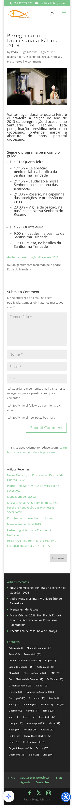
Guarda (15, 710)
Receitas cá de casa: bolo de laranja (30, 518)
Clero (20, 57)
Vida (47, 754)
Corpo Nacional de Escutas (26, 679)
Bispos (11, 57)
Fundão (30, 704)
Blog (59, 777)
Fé (60, 704)
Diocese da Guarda (40, 692)
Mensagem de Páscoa (21, 496)
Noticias (56, 57)
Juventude (47, 717)
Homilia (32, 710)
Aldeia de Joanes (39, 648)
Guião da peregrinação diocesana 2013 (33, 257)
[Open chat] (9, 796)
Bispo (50, 660)
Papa (14, 742)
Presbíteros (14, 61)
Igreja (45, 57)
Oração (47, 729)
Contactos (42, 782)
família (55, 698)
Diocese (15, 692)
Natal (14, 729)
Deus (42, 685)
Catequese (45, 666)
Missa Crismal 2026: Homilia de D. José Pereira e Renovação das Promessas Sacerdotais (32, 507)
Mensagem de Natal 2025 (24, 524)
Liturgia (16, 723)
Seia (34, 754)
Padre (14, 736)
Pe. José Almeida (34, 742)
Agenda (25, 782)
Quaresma (17, 754)
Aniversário (32, 654)
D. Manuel (55, 679)
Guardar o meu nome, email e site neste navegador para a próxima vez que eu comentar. (36, 393)
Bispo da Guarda (21, 666)
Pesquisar (58, 558)
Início (11, 777)
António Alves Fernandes (25, 660)
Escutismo (37, 698)
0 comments (33, 61)
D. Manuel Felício (20, 685)
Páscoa (42, 748)
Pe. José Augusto (20, 748)
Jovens (29, 717)
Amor (14, 654)
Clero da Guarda (35, 673)
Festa (14, 704)
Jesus (14, 717)
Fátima (46, 704)
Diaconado (33, 57)
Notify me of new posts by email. (33, 417)
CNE (55, 673)
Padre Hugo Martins (24, 52)
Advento (16, 648)
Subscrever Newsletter (35, 777)
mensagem (36, 723)
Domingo (17, 698)
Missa (54, 723)
